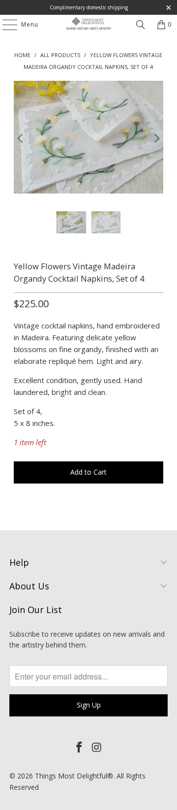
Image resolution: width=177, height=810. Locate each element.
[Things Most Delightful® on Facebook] (79, 747)
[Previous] (21, 138)
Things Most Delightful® (74, 775)
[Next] (156, 138)
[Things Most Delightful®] (88, 24)
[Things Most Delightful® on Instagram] (96, 747)
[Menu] (5, 24)
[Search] (140, 24)
